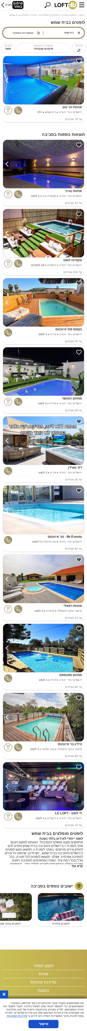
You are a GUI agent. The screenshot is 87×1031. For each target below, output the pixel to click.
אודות (43, 974)
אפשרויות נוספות (23, 32)
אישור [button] (43, 1024)
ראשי (81, 15)
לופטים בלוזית (61, 923)
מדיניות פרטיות (43, 982)
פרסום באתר (18, 5)
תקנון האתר (43, 965)
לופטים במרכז (69, 15)
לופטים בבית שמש (19, 15)
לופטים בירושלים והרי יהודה (45, 15)
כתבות (43, 990)
